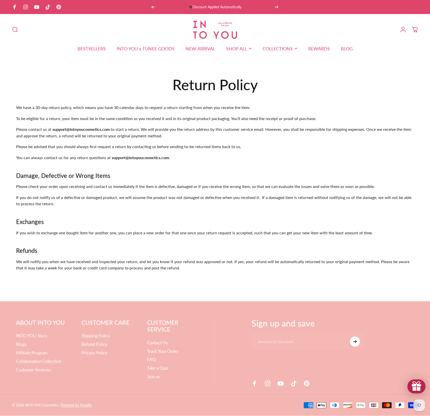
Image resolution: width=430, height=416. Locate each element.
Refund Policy (94, 344)
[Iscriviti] (355, 342)
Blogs (21, 344)
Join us (153, 376)
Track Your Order (162, 351)
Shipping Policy (96, 335)
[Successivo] (276, 7)
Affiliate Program (31, 352)
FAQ (151, 359)
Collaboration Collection (38, 361)
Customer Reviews (33, 369)
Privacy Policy (94, 352)
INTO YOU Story (31, 335)
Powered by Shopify (76, 405)
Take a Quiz (157, 368)
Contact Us (157, 342)
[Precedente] (153, 7)
